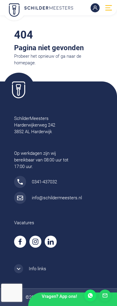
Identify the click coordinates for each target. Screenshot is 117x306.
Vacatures (24, 222)
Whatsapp (90, 295)
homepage (24, 63)
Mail (105, 295)
